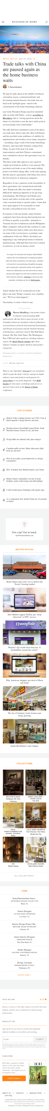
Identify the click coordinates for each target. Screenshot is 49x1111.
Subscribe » (14, 1078)
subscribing (8, 380)
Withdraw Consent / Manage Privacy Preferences (25, 1105)
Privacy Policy (32, 1045)
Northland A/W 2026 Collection (13, 800)
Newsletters (36, 1093)
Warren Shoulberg (16, 87)
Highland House (35, 864)
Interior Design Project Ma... (24, 924)
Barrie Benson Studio (36, 866)
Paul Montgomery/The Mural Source (13, 831)
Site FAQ (8, 1095)
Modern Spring (13, 866)
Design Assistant (24, 962)
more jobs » (24, 975)
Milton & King (13, 797)
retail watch (10, 59)
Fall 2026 (36, 801)
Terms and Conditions (25, 1100)
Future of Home (31, 387)
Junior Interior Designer (24, 936)
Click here (27, 277)
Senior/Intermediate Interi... (24, 898)
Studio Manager (24, 949)
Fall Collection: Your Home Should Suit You (35, 833)
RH (13, 864)
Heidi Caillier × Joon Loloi (36, 798)
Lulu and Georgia (36, 830)
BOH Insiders (35, 280)
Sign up (26, 370)
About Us (6, 1093)
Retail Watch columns (21, 341)
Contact (20, 1093)
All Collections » (24, 876)
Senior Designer (25, 911)
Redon (13, 835)
